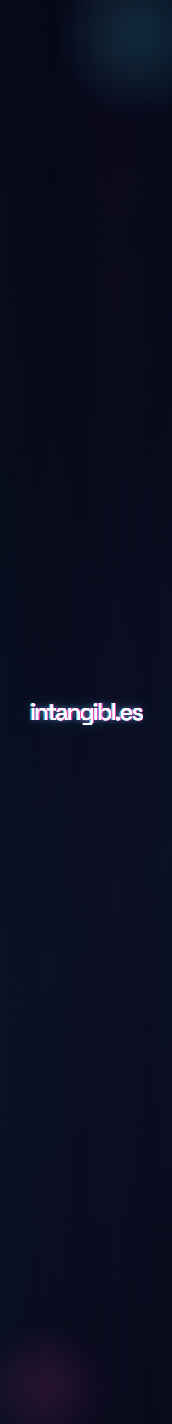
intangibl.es (86, 712)
